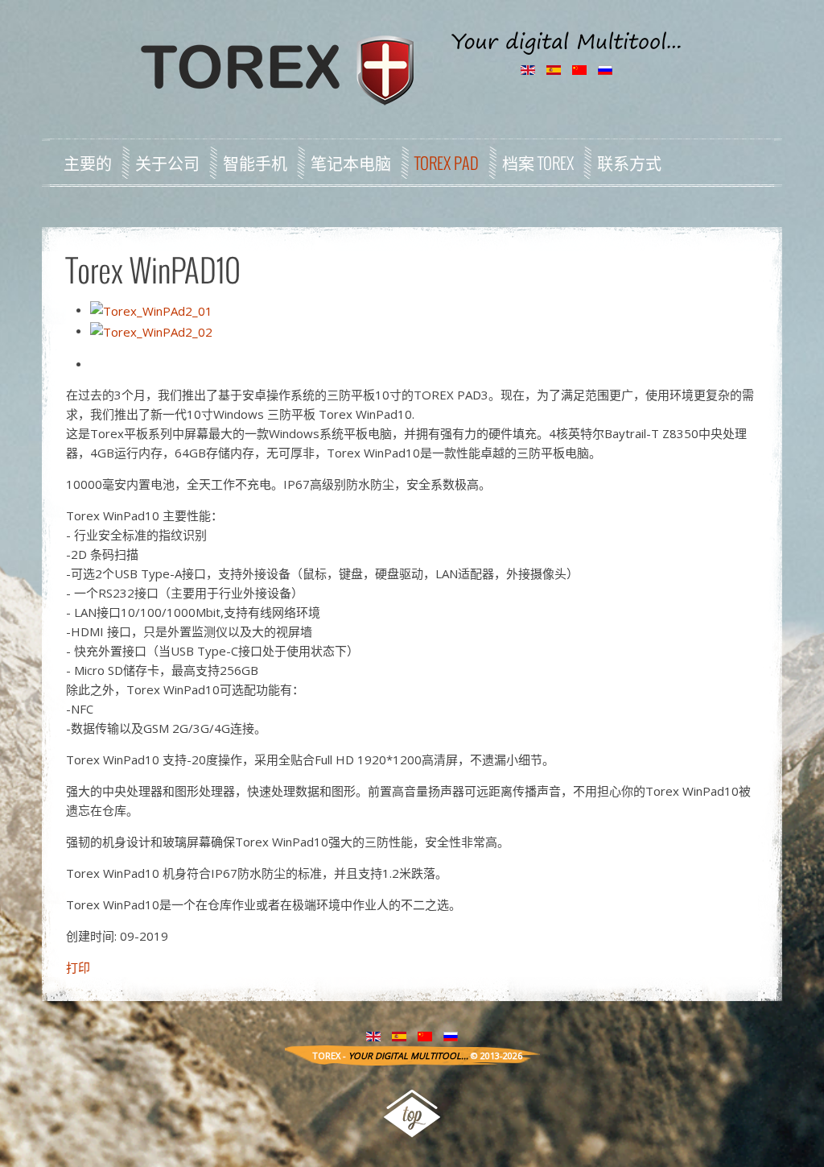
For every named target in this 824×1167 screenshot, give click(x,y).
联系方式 (629, 163)
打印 (78, 967)
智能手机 (255, 163)
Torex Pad (446, 163)
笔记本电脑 (351, 163)
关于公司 (167, 163)
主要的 (88, 163)
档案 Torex (538, 163)
